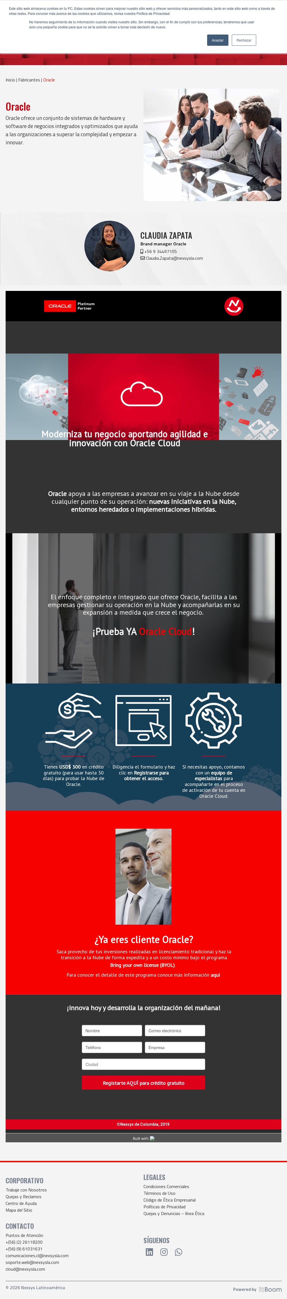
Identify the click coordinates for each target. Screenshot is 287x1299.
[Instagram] (164, 1252)
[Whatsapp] (178, 1252)
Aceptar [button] (218, 40)
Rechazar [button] (244, 40)
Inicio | (12, 79)
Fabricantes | (30, 79)
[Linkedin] (149, 1252)
